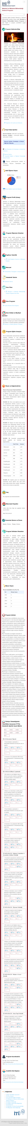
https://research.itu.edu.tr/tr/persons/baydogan (13, 1082)
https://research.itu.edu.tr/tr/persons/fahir (14, 1064)
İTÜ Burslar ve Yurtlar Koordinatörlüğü (14, 1106)
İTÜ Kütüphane (9, 1104)
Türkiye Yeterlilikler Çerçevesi (12, 1094)
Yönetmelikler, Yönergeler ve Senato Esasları (14, 271)
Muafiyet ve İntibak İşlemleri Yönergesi (13, 324)
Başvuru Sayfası (8, 154)
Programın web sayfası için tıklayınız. (13, 122)
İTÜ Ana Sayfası (9, 1096)
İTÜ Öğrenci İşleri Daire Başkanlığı (14, 1103)
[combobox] (14, 15)
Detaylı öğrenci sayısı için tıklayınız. (13, 189)
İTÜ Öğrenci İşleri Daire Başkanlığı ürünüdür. (13, 1121)
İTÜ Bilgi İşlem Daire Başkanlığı (13, 1107)
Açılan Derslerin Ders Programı (11, 305)
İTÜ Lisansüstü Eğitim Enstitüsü (13, 1097)
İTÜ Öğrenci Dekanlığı (11, 1102)
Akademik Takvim (8, 281)
